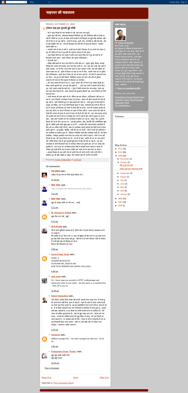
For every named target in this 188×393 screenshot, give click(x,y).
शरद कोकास (55, 171)
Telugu (126, 100)
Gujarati (129, 97)
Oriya (142, 97)
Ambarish (55, 335)
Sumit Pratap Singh (60, 254)
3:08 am (54, 249)
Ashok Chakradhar (59, 296)
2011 (120, 149)
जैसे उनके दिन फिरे (126, 165)
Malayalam (119, 103)
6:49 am (54, 271)
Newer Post (46, 378)
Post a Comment (52, 368)
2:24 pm (54, 330)
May (122, 187)
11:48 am (55, 291)
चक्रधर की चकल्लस (60, 12)
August (123, 177)
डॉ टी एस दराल (56, 227)
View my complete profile (128, 88)
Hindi (127, 103)
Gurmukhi (119, 100)
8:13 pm (54, 222)
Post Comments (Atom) (63, 383)
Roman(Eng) (120, 97)
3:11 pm (54, 194)
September (125, 173)
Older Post (104, 378)
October (124, 162)
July (122, 180)
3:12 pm (54, 208)
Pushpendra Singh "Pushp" (64, 352)
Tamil (132, 100)
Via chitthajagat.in (122, 106)
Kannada (139, 100)
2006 (120, 206)
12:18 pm (55, 180)
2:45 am (54, 346)
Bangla (136, 97)
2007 (120, 202)
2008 (120, 199)
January (124, 194)
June (122, 184)
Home (75, 378)
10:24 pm (55, 363)
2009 (120, 156)
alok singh (56, 277)
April (122, 191)
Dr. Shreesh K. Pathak (61, 213)
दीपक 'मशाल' (56, 185)
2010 (120, 152)
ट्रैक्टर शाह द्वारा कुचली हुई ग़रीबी (131, 169)
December (125, 159)
